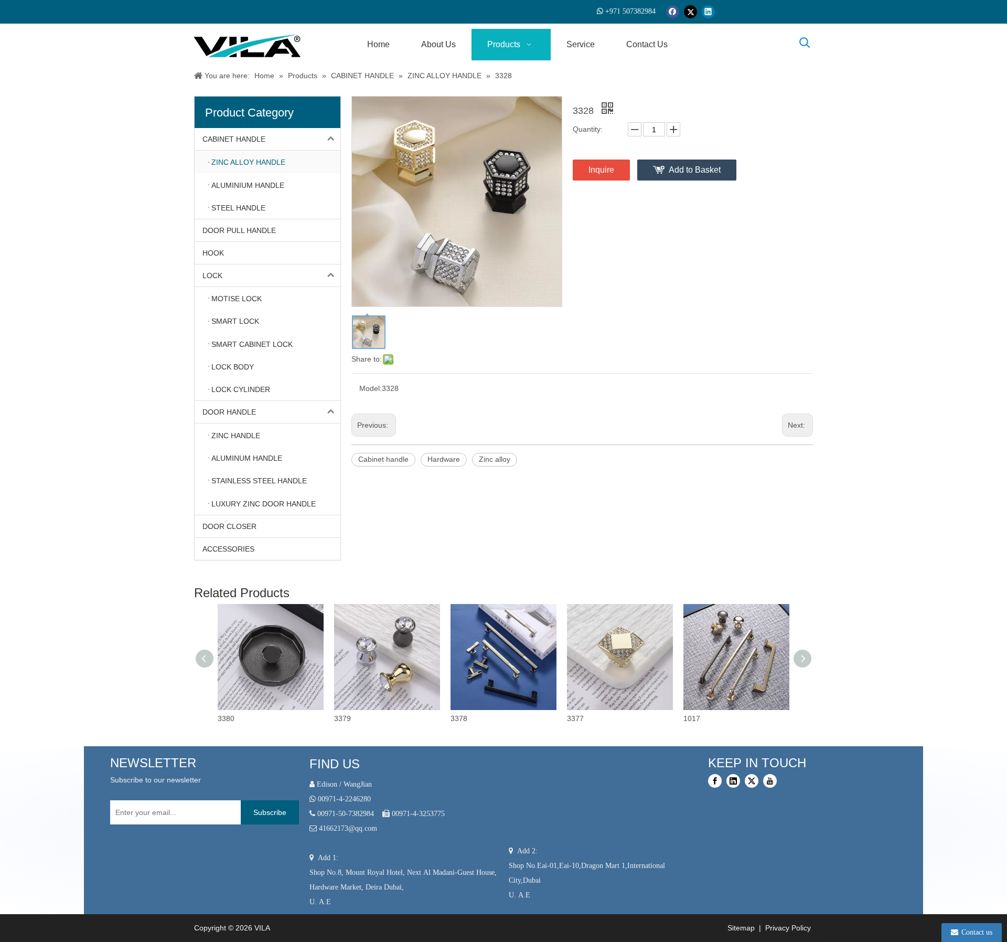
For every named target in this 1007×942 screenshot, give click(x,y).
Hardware (443, 459)
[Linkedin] (708, 11)
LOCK (212, 275)
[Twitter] (690, 11)
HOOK (213, 253)
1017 (691, 718)
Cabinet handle (383, 459)
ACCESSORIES (228, 549)
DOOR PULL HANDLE (239, 230)
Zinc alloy (494, 459)
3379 (342, 718)
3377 (575, 718)
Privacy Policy (789, 928)
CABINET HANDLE (233, 139)
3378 (459, 718)
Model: (370, 388)
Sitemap (740, 928)
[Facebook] (672, 11)
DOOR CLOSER (229, 526)
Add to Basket (695, 169)
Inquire (601, 169)
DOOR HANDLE (229, 412)
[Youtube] (770, 781)
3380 (226, 718)
